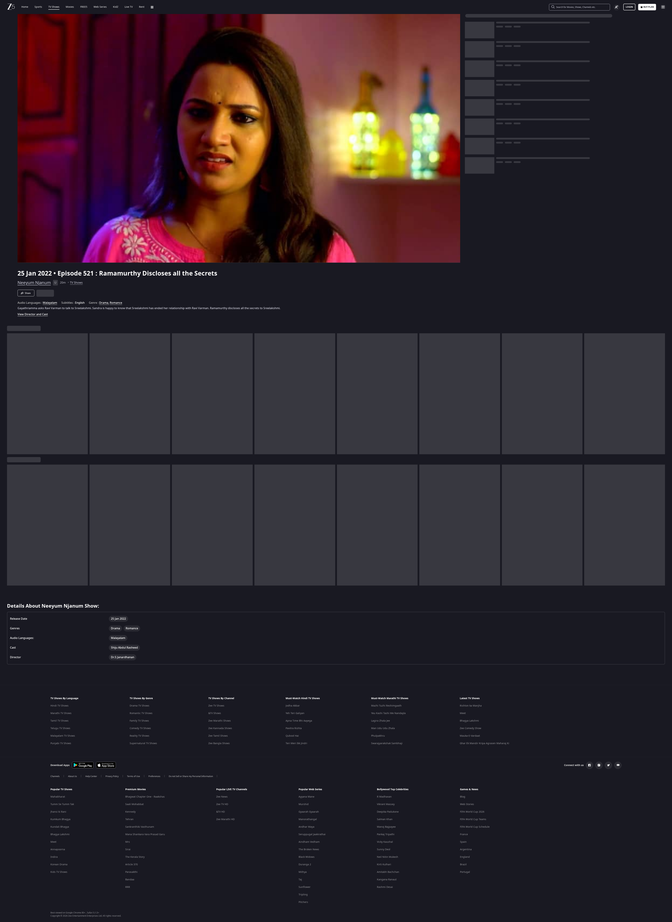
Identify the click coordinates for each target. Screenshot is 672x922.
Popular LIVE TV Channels (231, 789)
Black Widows (307, 857)
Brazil (463, 864)
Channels (55, 776)
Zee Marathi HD (225, 819)
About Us (72, 776)
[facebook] (589, 765)
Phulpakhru (378, 736)
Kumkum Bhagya (60, 819)
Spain (463, 842)
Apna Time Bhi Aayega (299, 721)
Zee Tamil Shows (218, 736)
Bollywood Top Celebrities (392, 789)
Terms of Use (133, 776)
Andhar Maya (306, 827)
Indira (54, 857)
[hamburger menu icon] (663, 7)
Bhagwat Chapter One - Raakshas (145, 797)
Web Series (100, 7)
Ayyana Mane (306, 797)
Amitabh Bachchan (388, 872)
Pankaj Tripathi (385, 834)
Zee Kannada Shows (220, 728)
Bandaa (129, 879)
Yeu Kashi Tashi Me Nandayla (388, 713)
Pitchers (303, 902)
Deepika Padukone (388, 812)
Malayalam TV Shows (62, 736)
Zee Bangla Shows (219, 743)
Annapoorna (57, 849)
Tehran (129, 819)
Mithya (303, 872)
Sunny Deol (383, 849)
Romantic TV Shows (141, 713)
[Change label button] (616, 7)
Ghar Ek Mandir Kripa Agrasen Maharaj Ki (484, 743)
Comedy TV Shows (140, 728)
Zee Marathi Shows (219, 721)
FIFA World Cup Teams (473, 819)
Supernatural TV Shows (143, 743)
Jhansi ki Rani (58, 812)
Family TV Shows (139, 721)
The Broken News (309, 849)
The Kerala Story (135, 857)
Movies (70, 7)
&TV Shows (214, 713)
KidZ (115, 7)
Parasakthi (131, 872)
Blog (462, 797)
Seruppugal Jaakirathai (312, 834)
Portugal (465, 872)
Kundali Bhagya (59, 827)
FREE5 (83, 7)
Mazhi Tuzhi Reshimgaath (386, 706)
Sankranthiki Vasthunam (139, 827)
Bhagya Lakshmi (469, 721)
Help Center (91, 776)
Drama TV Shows (139, 706)
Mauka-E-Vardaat (470, 736)
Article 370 (131, 864)
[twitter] (608, 765)
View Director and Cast (33, 314)
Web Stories (467, 804)
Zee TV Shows (216, 706)
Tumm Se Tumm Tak (62, 804)
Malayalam (50, 303)
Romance (116, 303)
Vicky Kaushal (385, 842)
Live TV (129, 7)
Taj (300, 879)
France (464, 834)
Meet (463, 713)
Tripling (303, 894)
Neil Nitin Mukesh (387, 857)
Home (24, 7)
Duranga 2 (305, 864)
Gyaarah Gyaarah (309, 812)
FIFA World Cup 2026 (472, 812)
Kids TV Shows (58, 872)
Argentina (466, 849)
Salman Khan (385, 819)
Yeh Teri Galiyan (295, 713)
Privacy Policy (112, 776)
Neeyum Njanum (34, 283)
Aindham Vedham (309, 842)
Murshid (304, 804)
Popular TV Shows (61, 789)
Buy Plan (648, 7)
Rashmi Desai (385, 887)
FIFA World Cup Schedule (475, 827)
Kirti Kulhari (384, 864)
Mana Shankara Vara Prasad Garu (145, 834)
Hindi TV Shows (59, 706)
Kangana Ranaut (387, 879)
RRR (127, 887)
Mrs (127, 842)
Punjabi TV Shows (60, 743)
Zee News (222, 797)
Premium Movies (135, 789)
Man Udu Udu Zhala (383, 728)
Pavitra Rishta (294, 728)
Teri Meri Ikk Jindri (296, 743)
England (465, 857)
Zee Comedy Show (470, 728)
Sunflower (305, 887)
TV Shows (53, 7)
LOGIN (629, 7)
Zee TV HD (222, 804)
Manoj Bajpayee (386, 827)
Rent (141, 7)
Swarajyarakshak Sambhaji (386, 743)
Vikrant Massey (386, 804)
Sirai (128, 849)
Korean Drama (58, 864)
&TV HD (220, 812)
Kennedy (130, 812)
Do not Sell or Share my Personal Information (191, 776)
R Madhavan (384, 797)
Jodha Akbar (293, 706)
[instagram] (599, 765)
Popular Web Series (310, 789)
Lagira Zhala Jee (380, 721)
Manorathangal (308, 819)
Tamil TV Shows (59, 721)
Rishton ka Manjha (471, 706)
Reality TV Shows (139, 736)
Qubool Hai (292, 736)
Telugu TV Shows (60, 728)
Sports (38, 7)
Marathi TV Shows (60, 713)
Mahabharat (57, 797)
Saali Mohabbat (134, 804)
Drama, (104, 303)
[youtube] (618, 765)
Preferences (154, 776)
